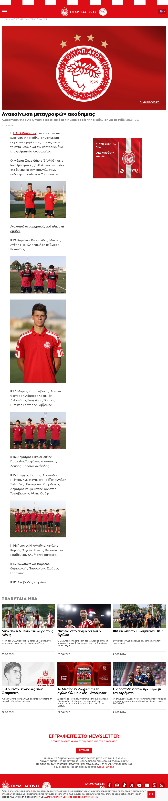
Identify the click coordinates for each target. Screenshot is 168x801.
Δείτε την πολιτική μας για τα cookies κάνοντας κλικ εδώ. (72, 797)
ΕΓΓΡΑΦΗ (84, 750)
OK (151, 794)
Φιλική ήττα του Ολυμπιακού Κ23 (138, 631)
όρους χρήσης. (105, 767)
